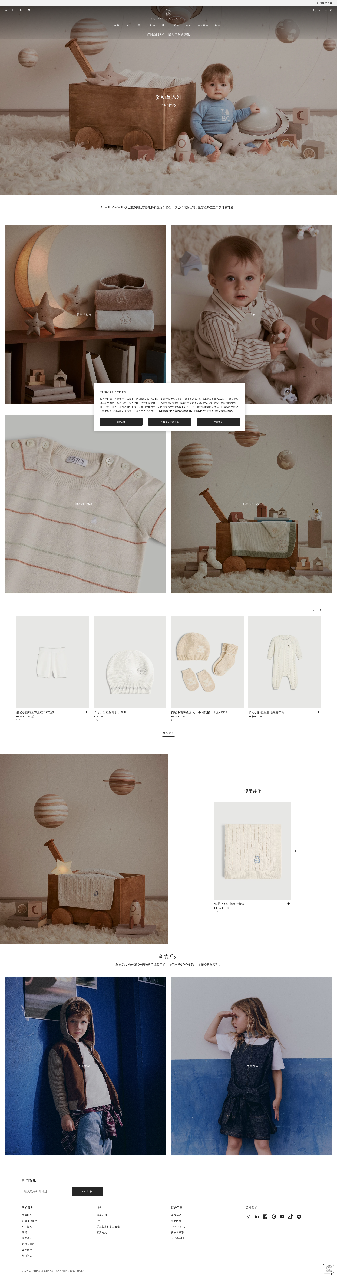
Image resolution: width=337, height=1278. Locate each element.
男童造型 (84, 1065)
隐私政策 (176, 1220)
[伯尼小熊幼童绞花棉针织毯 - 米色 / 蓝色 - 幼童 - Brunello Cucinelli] (252, 851)
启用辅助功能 (325, 3)
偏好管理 (121, 422)
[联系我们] (13, 10)
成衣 (253, 314)
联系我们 (27, 1238)
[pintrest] (274, 1217)
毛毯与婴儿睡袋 (252, 503)
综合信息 (176, 1207)
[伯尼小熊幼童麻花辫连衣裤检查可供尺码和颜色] (318, 712)
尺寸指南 (27, 1226)
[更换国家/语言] (6, 10)
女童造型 (253, 1065)
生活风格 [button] (203, 25)
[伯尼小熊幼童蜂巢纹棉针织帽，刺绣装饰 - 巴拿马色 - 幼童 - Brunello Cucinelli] (130, 662)
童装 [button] (188, 25)
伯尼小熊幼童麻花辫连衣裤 (266, 714)
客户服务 (27, 1207)
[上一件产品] (313, 610)
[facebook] (265, 1217)
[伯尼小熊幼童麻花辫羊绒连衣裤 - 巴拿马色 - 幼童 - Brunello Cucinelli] (284, 662)
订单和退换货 (29, 1220)
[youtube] (282, 1217)
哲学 (99, 1207)
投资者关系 (177, 1232)
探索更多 (168, 732)
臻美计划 (102, 1215)
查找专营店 (28, 1244)
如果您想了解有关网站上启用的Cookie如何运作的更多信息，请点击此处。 (196, 410)
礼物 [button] (152, 25)
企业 (99, 1220)
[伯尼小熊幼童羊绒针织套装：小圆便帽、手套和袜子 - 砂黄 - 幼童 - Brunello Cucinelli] (207, 662)
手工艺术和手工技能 (108, 1226)
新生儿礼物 (84, 314)
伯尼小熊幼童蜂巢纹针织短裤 (35, 714)
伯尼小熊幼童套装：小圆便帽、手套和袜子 (199, 714)
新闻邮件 (159, 34)
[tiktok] (290, 1217)
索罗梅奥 (102, 1232)
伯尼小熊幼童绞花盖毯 (229, 906)
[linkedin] (257, 1217)
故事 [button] (217, 25)
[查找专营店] (21, 10)
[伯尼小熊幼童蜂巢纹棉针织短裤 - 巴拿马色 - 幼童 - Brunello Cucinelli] (52, 662)
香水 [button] (164, 25)
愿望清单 (27, 1249)
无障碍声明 (177, 1238)
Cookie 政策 (178, 1226)
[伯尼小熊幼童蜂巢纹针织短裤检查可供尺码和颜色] (86, 712)
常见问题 (27, 1255)
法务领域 (176, 1215)
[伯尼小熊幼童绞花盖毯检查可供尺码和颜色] (288, 903)
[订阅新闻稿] (29, 10)
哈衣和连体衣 (84, 503)
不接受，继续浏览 (170, 422)
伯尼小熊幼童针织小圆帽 (110, 714)
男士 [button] (140, 25)
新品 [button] (117, 25)
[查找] (314, 10)
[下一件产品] (320, 610)
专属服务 (27, 1215)
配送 (24, 1232)
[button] (328, 1269)
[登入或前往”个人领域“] (325, 10)
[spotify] (299, 1217)
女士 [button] (128, 25)
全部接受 (218, 422)
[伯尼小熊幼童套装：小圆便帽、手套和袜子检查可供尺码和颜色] (241, 712)
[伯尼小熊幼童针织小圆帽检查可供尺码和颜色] (163, 712)
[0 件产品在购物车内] (331, 10)
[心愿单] (320, 10)
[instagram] (248, 1217)
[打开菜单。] (121, 25)
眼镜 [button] (176, 25)
